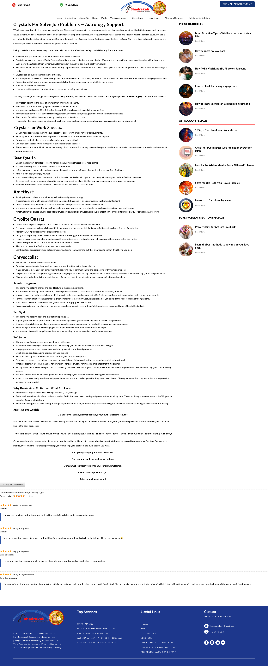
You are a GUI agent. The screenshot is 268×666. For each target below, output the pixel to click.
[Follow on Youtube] (223, 642)
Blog (143, 628)
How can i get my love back (210, 50)
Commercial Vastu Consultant (158, 647)
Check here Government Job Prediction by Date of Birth (223, 149)
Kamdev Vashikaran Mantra (92, 633)
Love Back (154, 18)
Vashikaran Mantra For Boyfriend (97, 642)
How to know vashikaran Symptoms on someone (222, 103)
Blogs (95, 18)
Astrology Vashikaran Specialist (96, 628)
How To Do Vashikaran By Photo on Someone (220, 68)
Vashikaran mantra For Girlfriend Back (100, 638)
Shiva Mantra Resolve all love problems (217, 182)
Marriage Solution (174, 18)
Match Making (85, 624)
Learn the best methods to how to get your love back (222, 246)
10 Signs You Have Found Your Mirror (216, 130)
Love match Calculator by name (213, 200)
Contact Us (70, 18)
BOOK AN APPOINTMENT (237, 4)
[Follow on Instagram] (212, 642)
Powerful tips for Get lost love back (215, 226)
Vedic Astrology (118, 18)
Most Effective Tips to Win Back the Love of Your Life (223, 35)
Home (59, 18)
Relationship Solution (199, 18)
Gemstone (137, 18)
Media (104, 18)
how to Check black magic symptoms (216, 86)
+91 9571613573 (23, 5)
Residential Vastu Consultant (158, 652)
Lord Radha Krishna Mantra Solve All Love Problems (224, 165)
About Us (84, 18)
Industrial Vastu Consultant (158, 642)
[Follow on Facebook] (206, 642)
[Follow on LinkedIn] (217, 642)
